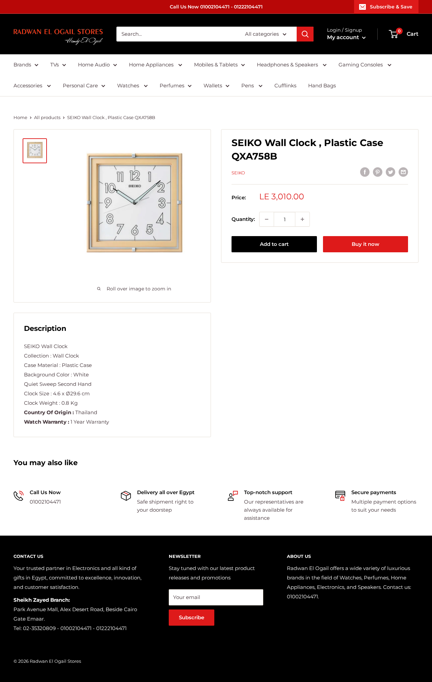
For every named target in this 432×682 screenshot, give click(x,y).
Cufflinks (285, 85)
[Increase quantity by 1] (302, 219)
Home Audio (94, 64)
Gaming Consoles (361, 64)
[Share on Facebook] (365, 172)
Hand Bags (322, 85)
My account (343, 37)
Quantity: (243, 219)
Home (20, 117)
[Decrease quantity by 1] (267, 219)
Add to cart (274, 244)
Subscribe (191, 617)
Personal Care (80, 85)
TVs (54, 64)
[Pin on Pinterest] (377, 172)
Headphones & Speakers (288, 64)
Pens (248, 85)
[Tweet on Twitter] (390, 172)
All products (47, 117)
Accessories (29, 85)
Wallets (213, 85)
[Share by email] (403, 172)
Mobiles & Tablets (216, 64)
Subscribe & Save (391, 7)
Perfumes (172, 85)
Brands (22, 64)
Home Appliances (152, 64)
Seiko (238, 172)
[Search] (305, 34)
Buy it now (365, 244)
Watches (128, 85)
